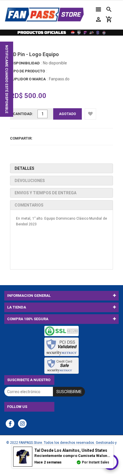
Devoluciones (30, 180)
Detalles (24, 168)
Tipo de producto (27, 71)
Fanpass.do (59, 79)
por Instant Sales (95, 462)
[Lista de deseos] (90, 114)
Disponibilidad (25, 63)
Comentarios (29, 205)
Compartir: (21, 138)
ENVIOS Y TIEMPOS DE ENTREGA (45, 193)
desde (70, 450)
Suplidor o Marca (28, 79)
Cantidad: (23, 114)
